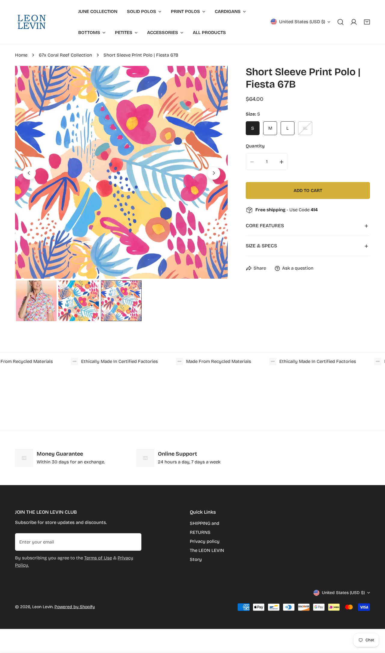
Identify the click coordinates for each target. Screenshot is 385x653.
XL (305, 128)
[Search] (340, 22)
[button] (367, 22)
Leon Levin (42, 606)
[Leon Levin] (31, 22)
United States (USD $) (302, 21)
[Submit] (133, 541)
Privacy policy (205, 541)
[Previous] (29, 173)
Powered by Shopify (74, 606)
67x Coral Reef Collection (65, 55)
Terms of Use (98, 558)
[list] (121, 172)
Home (21, 55)
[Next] (213, 173)
